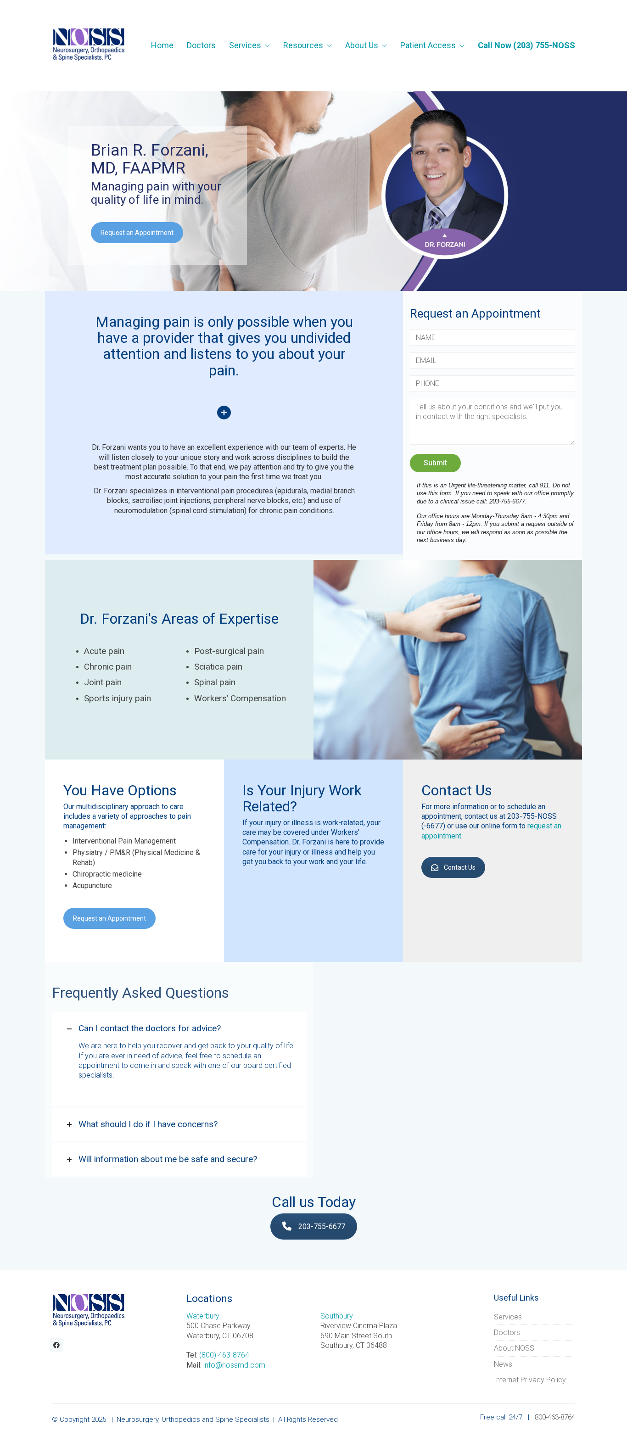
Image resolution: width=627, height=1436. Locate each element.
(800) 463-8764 (224, 1355)
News (503, 1364)
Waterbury (202, 1316)
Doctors (507, 1332)
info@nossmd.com (234, 1365)
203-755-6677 (321, 1226)
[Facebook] (56, 1345)
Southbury (336, 1316)
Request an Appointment (137, 232)
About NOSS (514, 1348)
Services (508, 1317)
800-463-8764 (555, 1417)
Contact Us (460, 867)
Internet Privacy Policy (530, 1379)
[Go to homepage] (88, 45)
